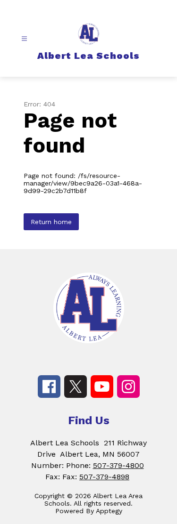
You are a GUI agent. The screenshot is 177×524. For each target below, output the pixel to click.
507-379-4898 (104, 476)
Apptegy (109, 511)
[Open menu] (24, 38)
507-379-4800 (118, 465)
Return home (51, 222)
